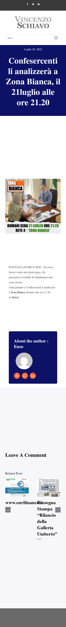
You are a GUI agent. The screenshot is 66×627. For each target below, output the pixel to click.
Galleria (20, 488)
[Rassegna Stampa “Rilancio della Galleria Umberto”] (49, 488)
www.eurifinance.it (14, 488)
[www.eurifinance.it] (17, 488)
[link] (18, 292)
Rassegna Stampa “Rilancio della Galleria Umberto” (46, 488)
